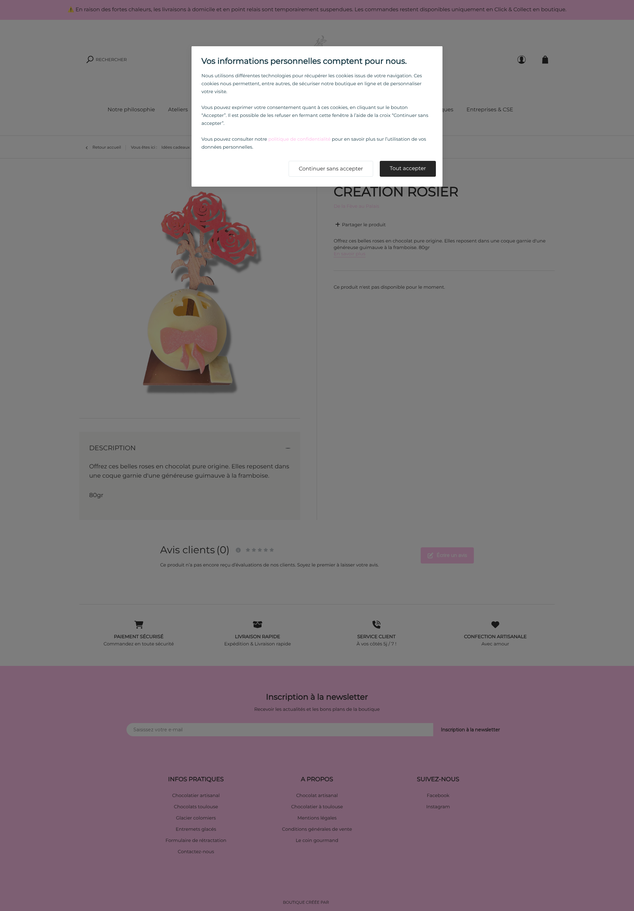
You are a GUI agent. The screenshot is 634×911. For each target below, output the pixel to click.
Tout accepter (408, 168)
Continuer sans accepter (331, 169)
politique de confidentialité (299, 139)
